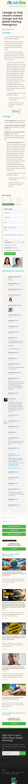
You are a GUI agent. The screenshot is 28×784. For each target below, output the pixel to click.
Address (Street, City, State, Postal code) (13, 235)
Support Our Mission (14, 534)
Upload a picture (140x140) (10, 245)
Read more (4, 585)
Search (16, 774)
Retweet (14, 468)
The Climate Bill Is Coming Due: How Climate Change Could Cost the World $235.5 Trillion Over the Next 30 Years (13, 637)
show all (11, 411)
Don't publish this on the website (13, 250)
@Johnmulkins (12, 454)
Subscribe (14, 548)
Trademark (7, 774)
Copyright (13, 772)
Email (5, 222)
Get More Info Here (14, 526)
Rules (12, 774)
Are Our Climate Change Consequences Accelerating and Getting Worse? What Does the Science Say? (14, 573)
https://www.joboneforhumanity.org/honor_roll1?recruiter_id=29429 (16, 464)
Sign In (4, 770)
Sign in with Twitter (10, 517)
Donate (7, 772)
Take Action (14, 530)
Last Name (6, 217)
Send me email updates (11, 227)
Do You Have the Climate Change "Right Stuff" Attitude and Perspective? (12, 698)
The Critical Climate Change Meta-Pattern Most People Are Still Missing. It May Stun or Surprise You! (13, 668)
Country (6, 240)
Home (3, 772)
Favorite (19, 468)
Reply (9, 468)
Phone (5, 230)
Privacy (17, 772)
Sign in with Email (9, 521)
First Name (6, 212)
